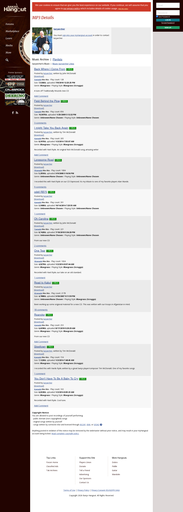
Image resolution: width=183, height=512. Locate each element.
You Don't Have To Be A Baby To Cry (56, 378)
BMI (88, 424)
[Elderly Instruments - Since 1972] (15, 84)
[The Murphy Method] (15, 78)
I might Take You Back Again (51, 128)
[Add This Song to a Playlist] (69, 69)
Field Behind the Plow (47, 101)
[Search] (5, 60)
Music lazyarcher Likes (63, 63)
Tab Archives (51, 470)
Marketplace (12, 31)
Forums (10, 24)
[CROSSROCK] (15, 90)
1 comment (39, 213)
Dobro (115, 462)
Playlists (57, 59)
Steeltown (40, 346)
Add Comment (41, 96)
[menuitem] (15, 24)
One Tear (39, 250)
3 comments (40, 122)
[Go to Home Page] (15, 7)
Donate (82, 466)
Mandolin (116, 474)
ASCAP (83, 424)
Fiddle (114, 466)
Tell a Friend (84, 470)
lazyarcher (59, 29)
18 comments (41, 309)
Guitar (114, 470)
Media (9, 45)
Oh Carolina (41, 219)
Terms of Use (69, 490)
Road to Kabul (42, 282)
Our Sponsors (85, 478)
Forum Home (52, 462)
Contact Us (84, 482)
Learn (9, 38)
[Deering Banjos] (15, 96)
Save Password (164, 17)
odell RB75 (40, 192)
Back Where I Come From (49, 69)
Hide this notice (123, 9)
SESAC (96, 424)
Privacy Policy (83, 490)
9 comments (40, 186)
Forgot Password (167, 23)
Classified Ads (52, 466)
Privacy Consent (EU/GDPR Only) (105, 490)
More (8, 52)
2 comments (40, 245)
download (39, 76)
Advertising (84, 474)
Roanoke (39, 314)
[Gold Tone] (15, 103)
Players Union (85, 462)
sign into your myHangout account (77, 35)
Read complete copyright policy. (65, 433)
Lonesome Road (44, 160)
